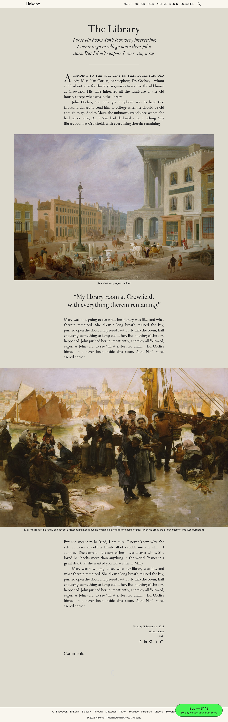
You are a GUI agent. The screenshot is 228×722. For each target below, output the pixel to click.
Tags (151, 4)
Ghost (126, 717)
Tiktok (122, 711)
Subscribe (187, 4)
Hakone (33, 4)
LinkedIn (74, 711)
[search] (199, 4)
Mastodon (111, 711)
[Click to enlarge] (114, 207)
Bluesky (86, 711)
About (128, 4)
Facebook (62, 711)
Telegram (171, 711)
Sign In (173, 4)
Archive (162, 4)
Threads (98, 711)
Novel (161, 635)
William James (156, 631)
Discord (159, 711)
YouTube (134, 711)
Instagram (146, 711)
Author (140, 4)
